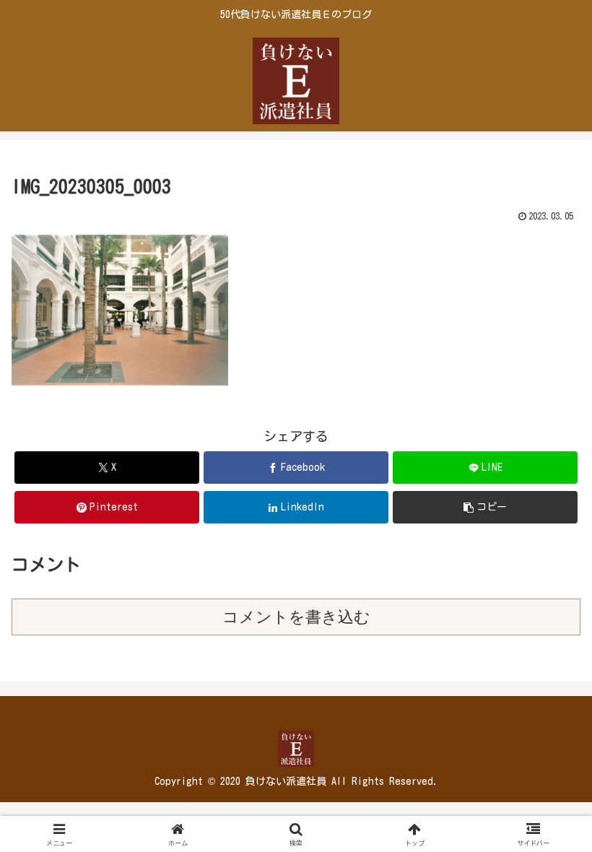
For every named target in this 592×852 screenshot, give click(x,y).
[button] (485, 507)
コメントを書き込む (296, 617)
